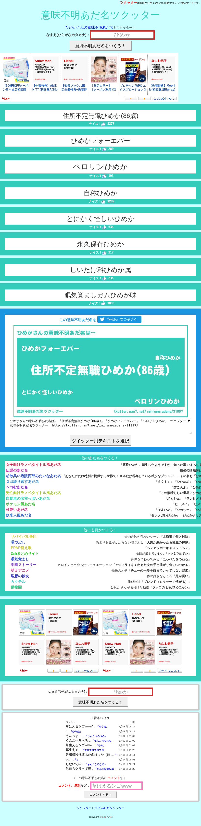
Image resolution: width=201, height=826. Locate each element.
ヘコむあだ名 (17, 487)
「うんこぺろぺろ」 (96, 736)
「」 (116, 755)
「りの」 (100, 745)
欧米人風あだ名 (19, 515)
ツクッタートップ (88, 808)
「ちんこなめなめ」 (96, 764)
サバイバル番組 (24, 536)
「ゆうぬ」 (102, 726)
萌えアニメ (20, 570)
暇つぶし (18, 542)
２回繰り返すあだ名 (22, 481)
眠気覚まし (20, 559)
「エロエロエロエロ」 (94, 750)
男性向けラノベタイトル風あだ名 (33, 493)
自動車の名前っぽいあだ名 (28, 498)
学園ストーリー (24, 564)
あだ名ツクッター (113, 808)
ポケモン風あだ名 (20, 504)
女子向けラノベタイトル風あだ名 (33, 464)
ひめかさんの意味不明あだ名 (89, 27)
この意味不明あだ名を (77, 320)
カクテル (18, 581)
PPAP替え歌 (21, 548)
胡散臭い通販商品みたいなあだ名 (33, 476)
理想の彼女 (20, 576)
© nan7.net (106, 816)
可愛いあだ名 (17, 509)
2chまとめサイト (25, 553)
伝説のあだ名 (17, 470)
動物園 (16, 587)
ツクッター (128, 2)
